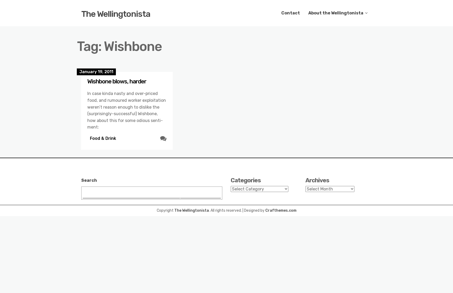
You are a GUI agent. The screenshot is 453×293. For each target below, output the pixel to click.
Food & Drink (103, 138)
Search (89, 180)
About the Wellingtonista (335, 12)
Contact (290, 12)
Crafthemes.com (280, 210)
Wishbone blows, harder (116, 81)
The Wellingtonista (115, 14)
